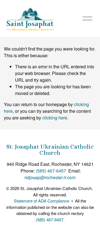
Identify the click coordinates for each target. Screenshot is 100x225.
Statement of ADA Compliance (41, 201)
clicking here (54, 117)
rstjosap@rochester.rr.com (50, 177)
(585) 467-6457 (51, 171)
